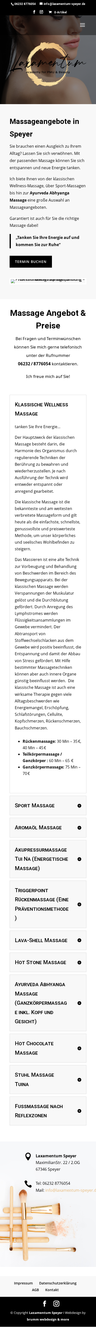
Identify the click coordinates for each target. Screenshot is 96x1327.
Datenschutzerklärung (58, 1283)
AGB (35, 1289)
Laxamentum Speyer (46, 1312)
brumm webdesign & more (48, 1319)
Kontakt (52, 1289)
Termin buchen (31, 261)
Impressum (23, 1283)
